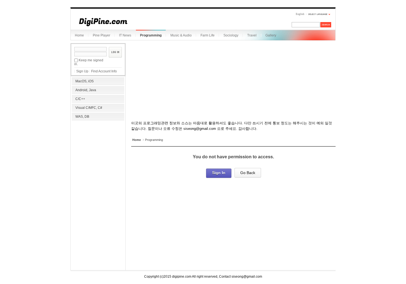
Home (79, 35)
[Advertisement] (98, 157)
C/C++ (80, 99)
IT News (125, 35)
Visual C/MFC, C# (88, 108)
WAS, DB (82, 117)
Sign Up (82, 71)
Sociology (230, 35)
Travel (252, 35)
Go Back (247, 172)
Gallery (270, 35)
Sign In (218, 172)
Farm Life (208, 35)
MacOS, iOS (84, 81)
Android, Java (85, 90)
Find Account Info (104, 71)
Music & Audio (181, 35)
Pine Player (101, 35)
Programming (151, 35)
